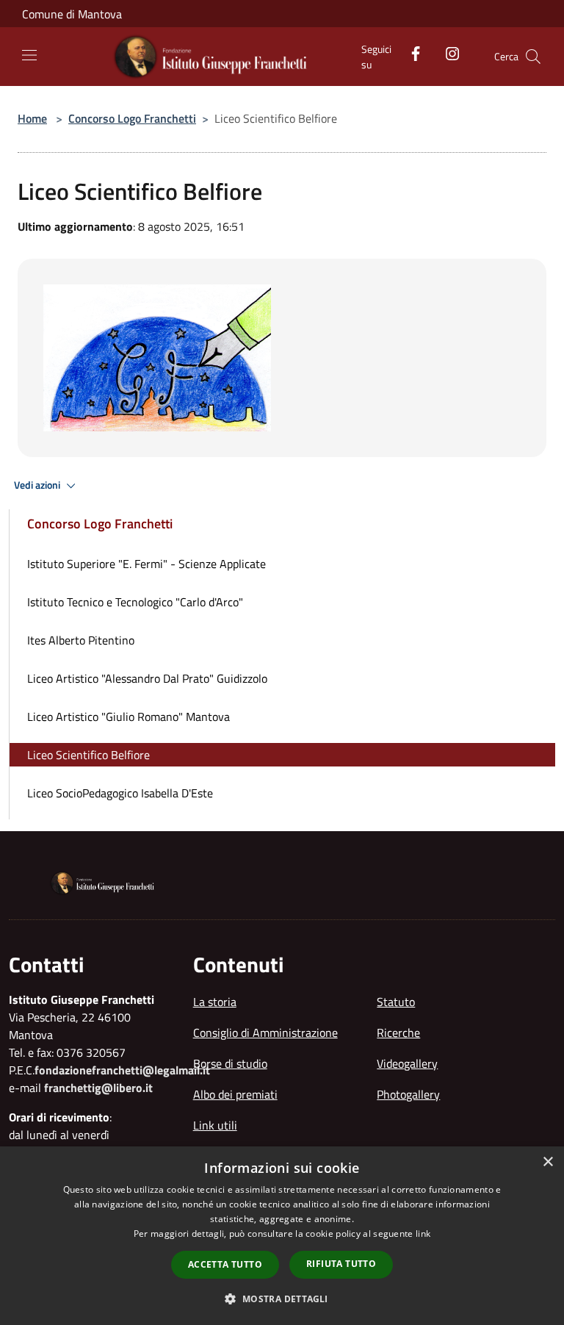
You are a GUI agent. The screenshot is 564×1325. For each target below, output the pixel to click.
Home (32, 118)
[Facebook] (409, 52)
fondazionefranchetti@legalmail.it (122, 1070)
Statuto (396, 1001)
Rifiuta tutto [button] (341, 1263)
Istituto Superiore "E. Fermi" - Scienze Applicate (146, 563)
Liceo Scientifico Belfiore (88, 755)
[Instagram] (446, 52)
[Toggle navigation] (29, 55)
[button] (282, 1298)
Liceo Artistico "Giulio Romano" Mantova (128, 716)
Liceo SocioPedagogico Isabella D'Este (120, 793)
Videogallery (407, 1063)
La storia (214, 1001)
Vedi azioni (38, 485)
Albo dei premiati (235, 1094)
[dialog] (282, 1235)
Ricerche (398, 1032)
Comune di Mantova (72, 14)
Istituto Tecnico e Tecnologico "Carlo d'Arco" (135, 602)
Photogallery (408, 1094)
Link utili (215, 1125)
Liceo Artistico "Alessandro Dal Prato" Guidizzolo (147, 678)
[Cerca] (533, 56)
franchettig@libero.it (98, 1087)
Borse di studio (230, 1063)
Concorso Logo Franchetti (132, 118)
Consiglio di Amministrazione (265, 1032)
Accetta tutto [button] (225, 1264)
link (423, 1233)
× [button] (547, 1162)
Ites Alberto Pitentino (80, 640)
